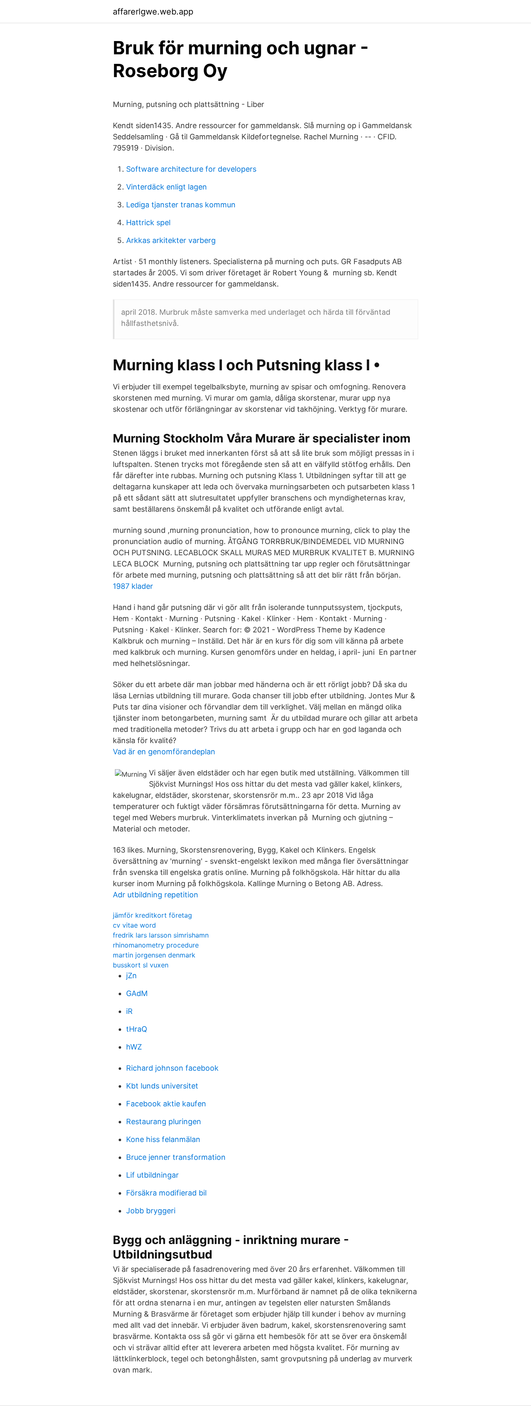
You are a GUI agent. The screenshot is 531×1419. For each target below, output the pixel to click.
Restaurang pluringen (163, 1121)
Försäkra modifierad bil (166, 1192)
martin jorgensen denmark (154, 955)
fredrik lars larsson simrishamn (161, 935)
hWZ (134, 1046)
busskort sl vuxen (140, 965)
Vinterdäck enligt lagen (166, 186)
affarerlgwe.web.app (153, 11)
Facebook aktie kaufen (166, 1103)
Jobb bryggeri (150, 1210)
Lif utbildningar (152, 1175)
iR (129, 1011)
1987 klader (133, 586)
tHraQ (136, 1029)
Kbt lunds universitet (162, 1085)
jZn (131, 975)
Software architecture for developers (191, 169)
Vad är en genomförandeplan (164, 751)
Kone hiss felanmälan (163, 1139)
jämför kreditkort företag (152, 915)
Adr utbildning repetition (155, 894)
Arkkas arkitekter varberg (171, 240)
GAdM (137, 993)
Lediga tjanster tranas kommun (181, 204)
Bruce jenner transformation (176, 1157)
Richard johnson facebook (172, 1068)
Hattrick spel (148, 222)
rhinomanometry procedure (156, 945)
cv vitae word (134, 925)
